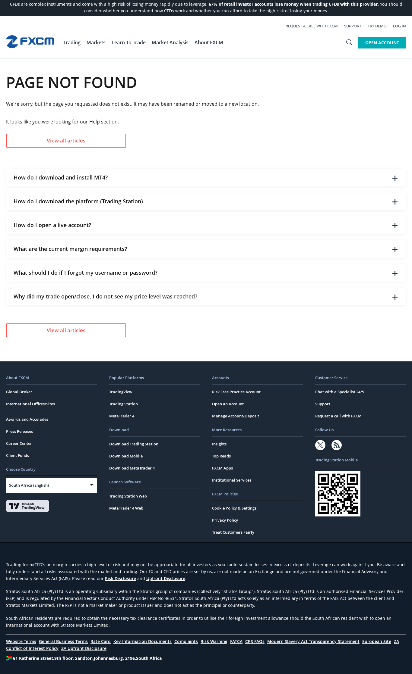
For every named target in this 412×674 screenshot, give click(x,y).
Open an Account (228, 404)
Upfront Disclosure (165, 578)
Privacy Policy (225, 520)
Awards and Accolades (27, 419)
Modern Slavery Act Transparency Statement (313, 641)
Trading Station (123, 404)
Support (352, 26)
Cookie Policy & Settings (234, 508)
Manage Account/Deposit (235, 416)
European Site (376, 641)
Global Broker (19, 392)
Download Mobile (126, 456)
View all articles (66, 140)
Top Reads (221, 456)
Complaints (186, 641)
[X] (320, 445)
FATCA (236, 641)
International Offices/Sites (30, 404)
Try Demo (377, 26)
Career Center (19, 443)
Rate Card (100, 641)
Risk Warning (214, 641)
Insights (219, 444)
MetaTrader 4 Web (126, 508)
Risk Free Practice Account (236, 392)
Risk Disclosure (120, 578)
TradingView (120, 392)
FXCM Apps (222, 468)
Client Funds (17, 455)
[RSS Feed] (336, 445)
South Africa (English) (29, 485)
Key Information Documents (142, 641)
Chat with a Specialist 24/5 (339, 392)
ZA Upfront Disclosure (83, 648)
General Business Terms (63, 641)
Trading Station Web (128, 496)
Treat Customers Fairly (233, 532)
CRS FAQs (255, 641)
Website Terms (21, 641)
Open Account (382, 42)
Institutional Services (231, 480)
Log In (399, 26)
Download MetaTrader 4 (132, 468)
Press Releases (19, 431)
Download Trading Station (133, 444)
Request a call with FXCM (312, 26)
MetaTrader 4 (121, 416)
